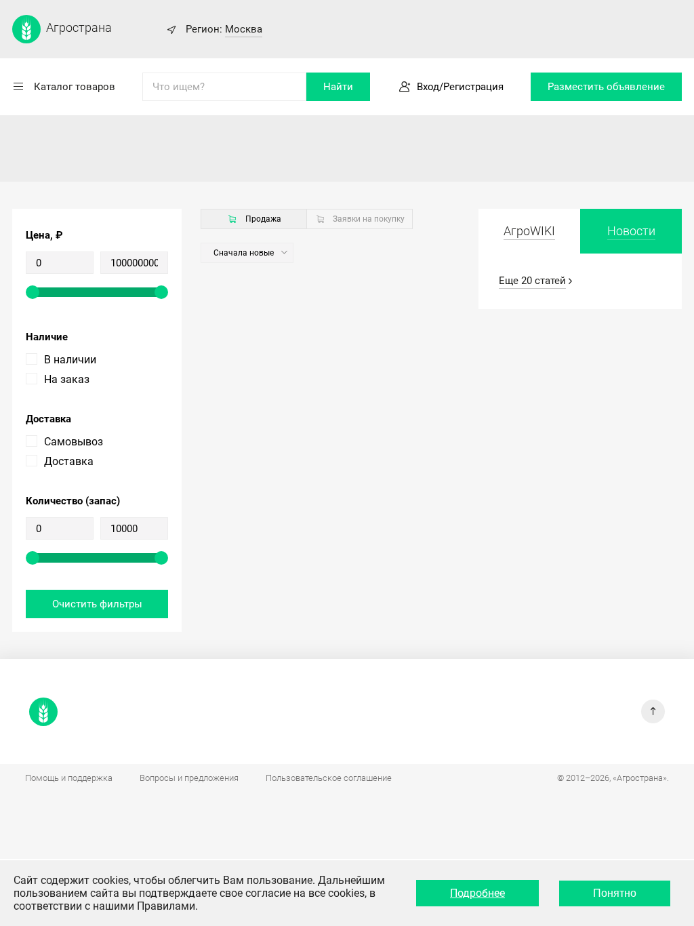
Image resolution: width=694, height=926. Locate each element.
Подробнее (477, 893)
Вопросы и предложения (189, 778)
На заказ (66, 379)
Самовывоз (73, 441)
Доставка (69, 461)
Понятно (614, 893)
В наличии (70, 359)
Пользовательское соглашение (329, 778)
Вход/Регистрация (460, 87)
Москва (243, 29)
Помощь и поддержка (69, 778)
